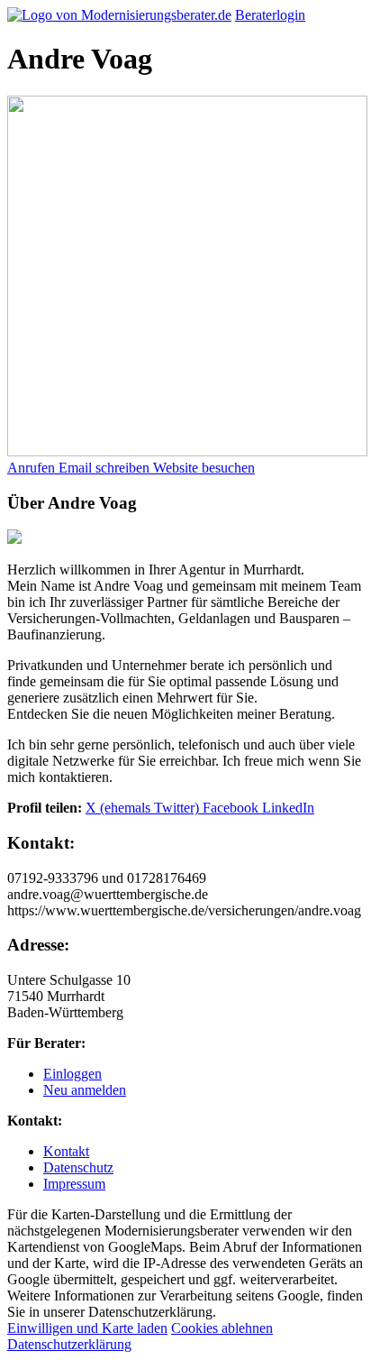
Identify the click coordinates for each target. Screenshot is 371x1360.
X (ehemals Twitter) (144, 807)
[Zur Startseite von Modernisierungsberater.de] (119, 15)
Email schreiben (106, 467)
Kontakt (66, 1151)
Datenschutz (78, 1167)
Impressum (74, 1183)
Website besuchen (204, 467)
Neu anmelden (84, 1090)
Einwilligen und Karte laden (87, 1328)
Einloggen (72, 1073)
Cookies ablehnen (222, 1328)
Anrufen (33, 467)
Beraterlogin (270, 15)
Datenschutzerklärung (69, 1344)
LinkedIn (288, 807)
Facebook (232, 807)
